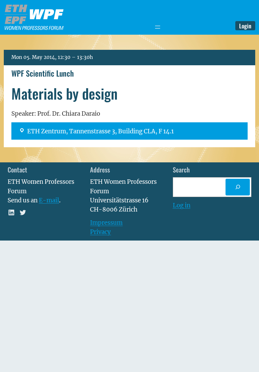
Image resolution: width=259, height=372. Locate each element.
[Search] (238, 187)
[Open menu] (157, 27)
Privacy (100, 231)
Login (245, 25)
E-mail (49, 200)
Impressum (106, 222)
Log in (181, 205)
